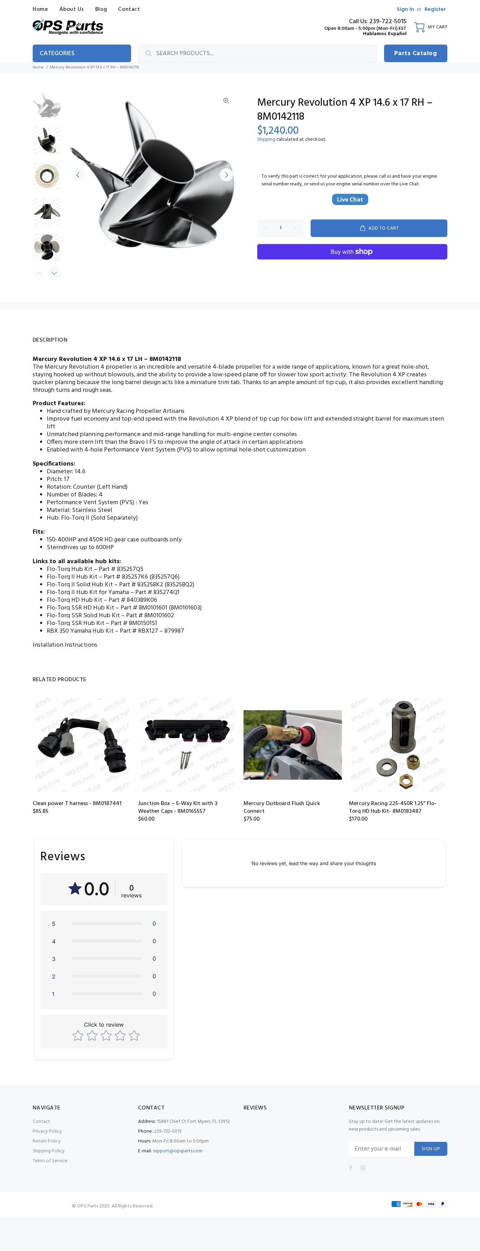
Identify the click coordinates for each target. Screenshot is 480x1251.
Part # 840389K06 (133, 600)
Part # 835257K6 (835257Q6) (142, 577)
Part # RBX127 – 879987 (152, 631)
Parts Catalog (415, 53)
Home (38, 67)
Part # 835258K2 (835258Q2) (156, 585)
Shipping (266, 140)
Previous (78, 175)
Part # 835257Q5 (121, 569)
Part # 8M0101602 (150, 616)
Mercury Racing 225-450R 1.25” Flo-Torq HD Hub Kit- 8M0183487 (392, 807)
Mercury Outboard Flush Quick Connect (282, 807)
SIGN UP (431, 1149)
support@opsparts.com (177, 1151)
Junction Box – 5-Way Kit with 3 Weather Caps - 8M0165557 (178, 807)
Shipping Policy (49, 1151)
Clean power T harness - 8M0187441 (77, 803)
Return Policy (47, 1141)
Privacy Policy (47, 1131)
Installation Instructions (65, 645)
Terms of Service (50, 1161)
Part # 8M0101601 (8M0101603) (161, 608)
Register (435, 9)
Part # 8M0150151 (134, 623)
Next (226, 175)
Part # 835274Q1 (157, 592)
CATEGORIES (57, 53)
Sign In (405, 9)
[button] (104, 923)
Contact (41, 1122)
